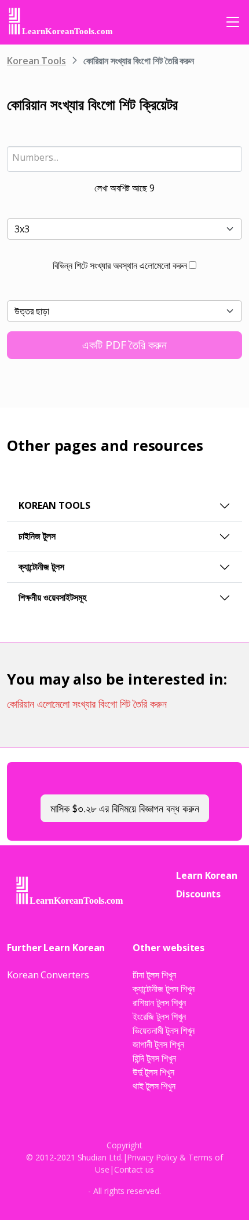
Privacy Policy (152, 1157)
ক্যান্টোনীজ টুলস (41, 566)
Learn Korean (206, 875)
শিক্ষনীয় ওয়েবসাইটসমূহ (52, 597)
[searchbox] (124, 157)
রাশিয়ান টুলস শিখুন (159, 1002)
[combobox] (124, 159)
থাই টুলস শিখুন (154, 1085)
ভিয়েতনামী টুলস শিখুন (164, 1030)
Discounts (198, 894)
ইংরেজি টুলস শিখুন (159, 1016)
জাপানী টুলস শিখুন (158, 1044)
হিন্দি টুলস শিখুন (154, 1058)
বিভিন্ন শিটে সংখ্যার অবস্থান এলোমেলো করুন (120, 265)
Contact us (134, 1169)
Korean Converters (48, 974)
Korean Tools (36, 60)
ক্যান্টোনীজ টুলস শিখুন (164, 988)
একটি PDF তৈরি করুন (124, 345)
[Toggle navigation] (233, 22)
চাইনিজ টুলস (37, 536)
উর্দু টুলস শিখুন (153, 1072)
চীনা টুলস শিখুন (154, 974)
